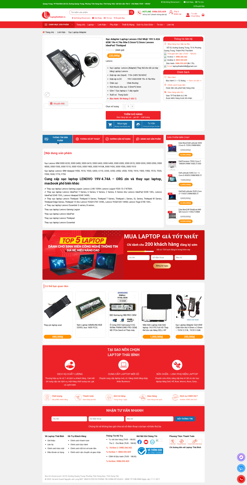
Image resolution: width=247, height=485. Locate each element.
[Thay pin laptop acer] (58, 307)
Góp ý (176, 11)
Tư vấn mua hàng (195, 15)
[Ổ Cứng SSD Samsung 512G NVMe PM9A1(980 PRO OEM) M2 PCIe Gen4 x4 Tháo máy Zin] (123, 307)
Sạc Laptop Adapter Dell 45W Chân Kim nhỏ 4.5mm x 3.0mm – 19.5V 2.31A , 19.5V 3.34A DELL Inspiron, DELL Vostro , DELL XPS (189, 330)
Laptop (90, 24)
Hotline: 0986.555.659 (119, 461)
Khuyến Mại (200, 6)
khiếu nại (177, 14)
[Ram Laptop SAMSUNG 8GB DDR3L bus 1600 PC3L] (91, 307)
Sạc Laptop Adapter (77, 32)
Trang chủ (81, 24)
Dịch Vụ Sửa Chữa (145, 24)
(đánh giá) (119, 50)
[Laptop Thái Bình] (53, 15)
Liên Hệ (170, 24)
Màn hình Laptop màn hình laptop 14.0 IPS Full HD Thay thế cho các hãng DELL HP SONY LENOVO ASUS (155, 329)
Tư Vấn (151, 123)
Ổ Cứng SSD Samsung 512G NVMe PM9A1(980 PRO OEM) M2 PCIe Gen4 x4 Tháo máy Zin (123, 329)
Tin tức (201, 2)
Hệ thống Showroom (171, 2)
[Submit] (131, 12)
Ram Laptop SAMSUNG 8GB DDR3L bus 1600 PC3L (89, 326)
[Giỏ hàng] (203, 15)
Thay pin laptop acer (53, 325)
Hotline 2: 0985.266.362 (121, 447)
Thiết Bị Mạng (128, 24)
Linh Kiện (102, 24)
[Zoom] (47, 94)
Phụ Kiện (114, 24)
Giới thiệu (189, 2)
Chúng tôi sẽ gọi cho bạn (151, 126)
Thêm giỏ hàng (133, 114)
